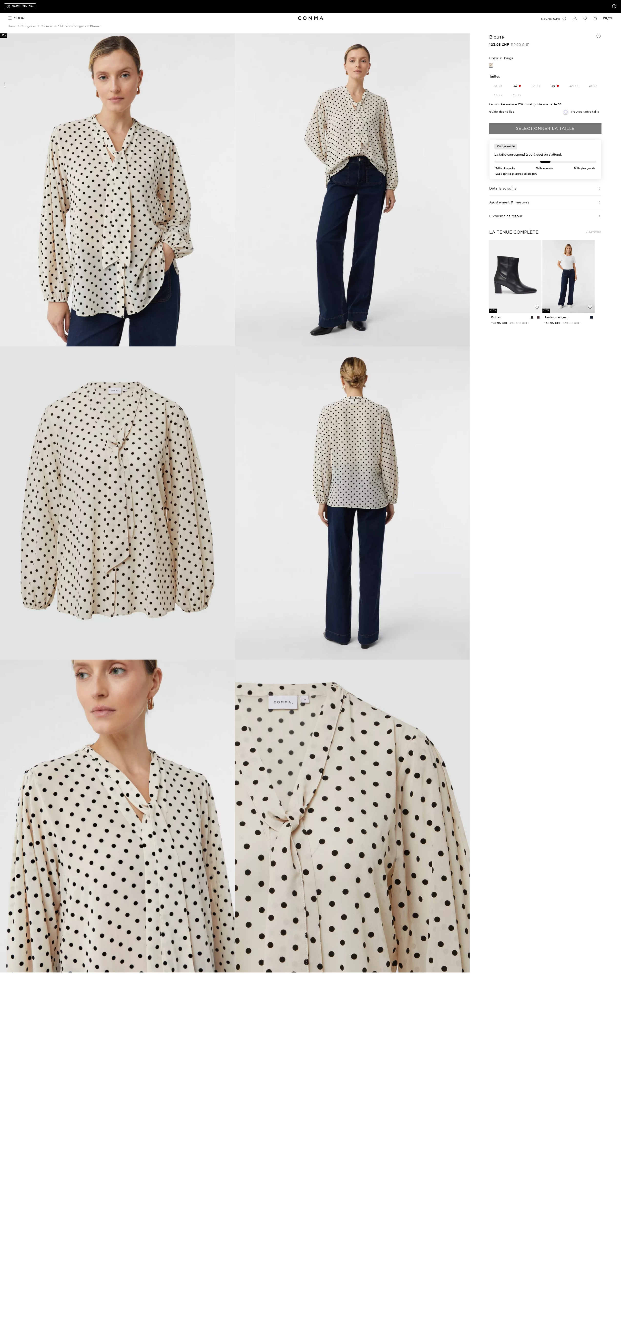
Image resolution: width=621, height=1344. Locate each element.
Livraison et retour (506, 216)
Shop (19, 18)
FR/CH (608, 18)
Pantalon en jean (556, 317)
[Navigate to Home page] (310, 18)
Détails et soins (503, 188)
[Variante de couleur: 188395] (532, 317)
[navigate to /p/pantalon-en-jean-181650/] (568, 276)
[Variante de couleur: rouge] (538, 317)
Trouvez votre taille (585, 111)
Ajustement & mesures (509, 202)
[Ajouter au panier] (537, 299)
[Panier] (595, 18)
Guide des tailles (501, 111)
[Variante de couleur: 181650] (591, 317)
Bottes (496, 317)
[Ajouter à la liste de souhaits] (598, 36)
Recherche (550, 18)
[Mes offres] (613, 6)
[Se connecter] (574, 18)
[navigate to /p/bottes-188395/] (515, 276)
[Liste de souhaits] (585, 18)
